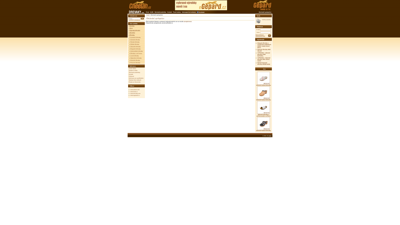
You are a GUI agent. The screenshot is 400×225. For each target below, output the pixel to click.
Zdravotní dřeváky (135, 46)
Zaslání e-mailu (133, 70)
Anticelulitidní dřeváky (136, 51)
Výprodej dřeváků (135, 30)
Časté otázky (177, 12)
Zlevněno (132, 33)
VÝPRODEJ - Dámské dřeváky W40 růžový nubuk (263, 59)
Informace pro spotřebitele (136, 78)
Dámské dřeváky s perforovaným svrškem (264, 114)
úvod (147, 15)
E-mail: (258, 29)
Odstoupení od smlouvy (189, 12)
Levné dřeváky (134, 55)
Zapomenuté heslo (260, 36)
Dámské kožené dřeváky (263, 84)
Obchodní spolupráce (265, 12)
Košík (151, 12)
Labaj (269, 135)
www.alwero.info (135, 89)
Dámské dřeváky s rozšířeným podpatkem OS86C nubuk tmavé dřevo (264, 45)
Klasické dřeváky (135, 60)
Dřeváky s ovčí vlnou (136, 53)
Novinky (132, 26)
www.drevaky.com (135, 93)
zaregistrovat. (188, 21)
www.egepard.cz (135, 95)
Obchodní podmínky (160, 12)
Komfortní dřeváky (135, 37)
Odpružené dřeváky (136, 58)
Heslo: (258, 32)
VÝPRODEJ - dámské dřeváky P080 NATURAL (263, 54)
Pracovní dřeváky (135, 62)
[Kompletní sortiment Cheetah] (143, 6)
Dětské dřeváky (134, 44)
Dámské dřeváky (135, 39)
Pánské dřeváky (134, 42)
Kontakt (169, 12)
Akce (131, 28)
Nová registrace (260, 34)
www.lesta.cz (134, 91)
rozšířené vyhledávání (134, 20)
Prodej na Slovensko (135, 82)
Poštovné (131, 76)
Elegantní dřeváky (135, 49)
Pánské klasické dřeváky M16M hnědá (263, 63)
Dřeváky (132, 35)
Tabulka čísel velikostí (135, 80)
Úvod (147, 12)
